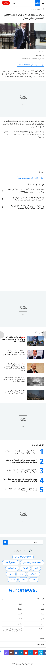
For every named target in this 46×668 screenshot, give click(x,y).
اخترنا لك (39, 332)
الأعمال (42, 609)
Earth (20, 609)
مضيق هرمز (33, 574)
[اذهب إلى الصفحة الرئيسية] (37, 3)
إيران (36, 568)
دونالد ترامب (12, 568)
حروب (11, 574)
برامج (20, 624)
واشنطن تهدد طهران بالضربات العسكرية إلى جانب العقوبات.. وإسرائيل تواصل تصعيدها (26, 207)
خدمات (42, 638)
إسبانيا (12, 579)
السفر (42, 619)
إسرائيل (25, 568)
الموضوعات (40, 599)
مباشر (6, 3)
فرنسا (34, 579)
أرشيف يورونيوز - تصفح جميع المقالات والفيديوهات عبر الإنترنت (12, 630)
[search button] (5, 542)
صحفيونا (41, 629)
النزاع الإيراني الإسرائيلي (23, 557)
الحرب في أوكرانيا (10, 562)
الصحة (20, 614)
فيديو (42, 624)
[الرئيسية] (43, 9)
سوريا (23, 579)
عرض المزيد (40, 644)
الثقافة (20, 619)
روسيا (21, 574)
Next (42, 614)
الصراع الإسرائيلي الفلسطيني (32, 562)
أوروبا (42, 604)
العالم (32, 9)
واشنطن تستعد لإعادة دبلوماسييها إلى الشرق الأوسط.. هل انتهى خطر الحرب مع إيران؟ (28, 199)
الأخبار (38, 9)
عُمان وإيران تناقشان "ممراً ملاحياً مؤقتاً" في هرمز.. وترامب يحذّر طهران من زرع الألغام (25, 190)
